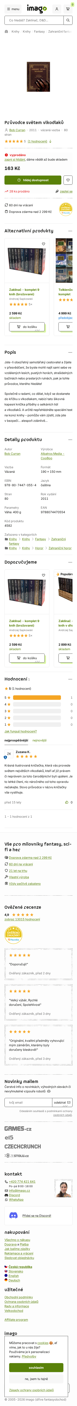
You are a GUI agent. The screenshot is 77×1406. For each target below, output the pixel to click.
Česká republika (20, 1266)
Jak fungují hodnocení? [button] (20, 731)
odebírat (60, 1102)
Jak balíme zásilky (17, 1248)
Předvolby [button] (29, 1356)
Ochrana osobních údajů (21, 1301)
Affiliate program (16, 1319)
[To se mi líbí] (67, 802)
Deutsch (14, 1280)
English (14, 1275)
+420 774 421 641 (22, 1181)
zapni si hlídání (14, 159)
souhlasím (36, 1367)
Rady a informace (16, 1306)
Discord (14, 1195)
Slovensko (16, 1271)
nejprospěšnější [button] (16, 740)
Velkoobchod (13, 1310)
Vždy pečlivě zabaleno (25, 883)
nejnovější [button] (40, 740)
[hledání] (68, 20)
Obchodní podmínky (18, 1297)
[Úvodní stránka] (6, 31)
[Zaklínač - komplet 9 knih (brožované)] (27, 287)
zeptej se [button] (66, 191)
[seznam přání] (68, 180)
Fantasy (39, 31)
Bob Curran (17, 130)
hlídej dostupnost (36, 180)
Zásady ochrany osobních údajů (31, 1390)
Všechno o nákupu (17, 1239)
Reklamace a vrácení (18, 1253)
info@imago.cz (19, 1190)
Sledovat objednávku (19, 1257)
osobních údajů (62, 1115)
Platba (24, 1244)
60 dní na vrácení (21, 864)
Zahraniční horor (60, 548)
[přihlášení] (56, 8)
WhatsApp (16, 1199)
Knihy (15, 31)
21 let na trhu (18, 871)
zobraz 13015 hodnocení (22, 919)
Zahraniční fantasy (61, 31)
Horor (39, 548)
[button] (38, 231)
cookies (42, 1343)
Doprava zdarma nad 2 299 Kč (30, 857)
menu (15, 9)
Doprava (10, 1244)
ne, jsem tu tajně (36, 1379)
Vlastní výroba (19, 877)
